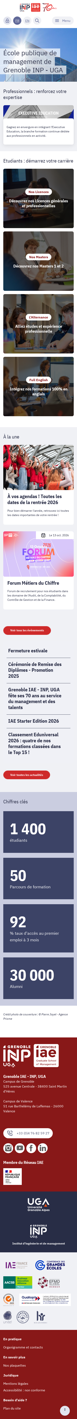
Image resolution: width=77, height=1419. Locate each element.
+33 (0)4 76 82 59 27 (33, 1133)
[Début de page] (66, 1411)
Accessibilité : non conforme (24, 1390)
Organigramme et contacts (23, 1347)
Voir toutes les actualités (26, 775)
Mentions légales (15, 1383)
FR (17, 21)
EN (27, 21)
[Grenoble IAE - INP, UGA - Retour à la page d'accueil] (38, 7)
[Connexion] (7, 20)
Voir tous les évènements (27, 630)
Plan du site (12, 1408)
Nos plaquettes (14, 1365)
